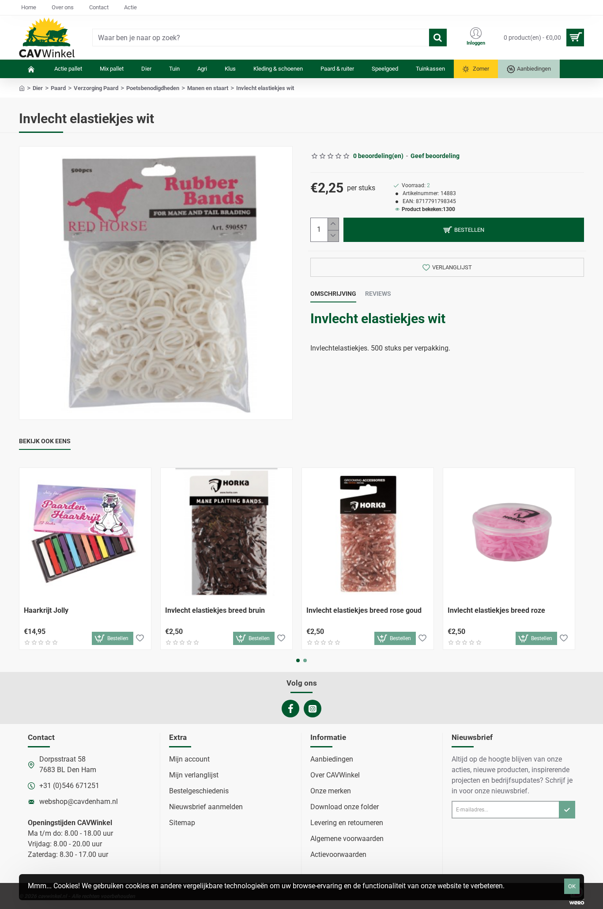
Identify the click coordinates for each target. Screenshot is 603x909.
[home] (22, 88)
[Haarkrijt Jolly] (85, 534)
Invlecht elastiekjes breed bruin (215, 610)
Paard (58, 88)
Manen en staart (207, 88)
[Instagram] (312, 708)
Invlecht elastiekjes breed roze (496, 610)
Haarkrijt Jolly (46, 610)
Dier (38, 88)
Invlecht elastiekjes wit (377, 318)
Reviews (378, 293)
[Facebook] (290, 708)
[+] (333, 224)
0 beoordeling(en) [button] (378, 155)
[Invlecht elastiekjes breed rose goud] (367, 534)
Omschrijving (333, 293)
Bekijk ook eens (45, 441)
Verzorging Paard (96, 88)
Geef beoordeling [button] (435, 155)
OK (572, 886)
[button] (463, 230)
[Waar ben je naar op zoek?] (438, 37)
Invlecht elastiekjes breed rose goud (364, 610)
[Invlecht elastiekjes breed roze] (509, 534)
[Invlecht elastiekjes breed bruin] (226, 534)
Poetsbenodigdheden (152, 88)
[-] (333, 236)
